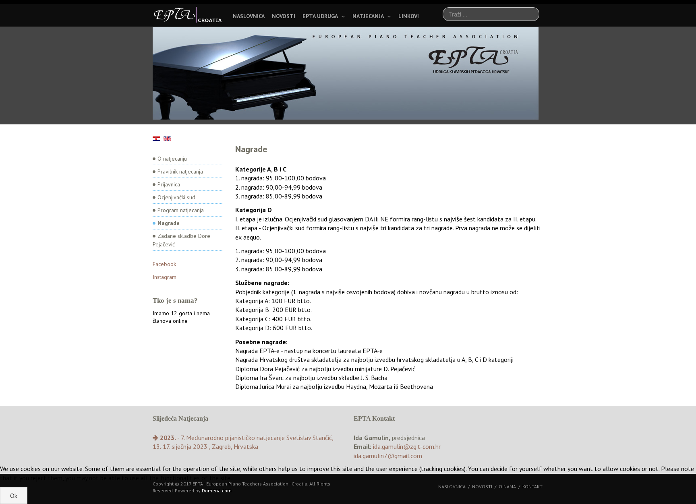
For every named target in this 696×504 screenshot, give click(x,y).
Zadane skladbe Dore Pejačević (181, 240)
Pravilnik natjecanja (180, 171)
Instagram (164, 277)
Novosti (283, 16)
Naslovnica (249, 16)
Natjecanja (368, 16)
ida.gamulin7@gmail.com (388, 456)
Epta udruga (320, 16)
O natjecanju (172, 158)
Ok (13, 496)
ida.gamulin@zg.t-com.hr (407, 446)
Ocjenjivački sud (176, 197)
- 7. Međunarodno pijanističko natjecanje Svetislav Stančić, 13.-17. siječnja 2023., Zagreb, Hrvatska (243, 442)
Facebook (164, 264)
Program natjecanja (180, 210)
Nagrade (168, 223)
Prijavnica (168, 184)
